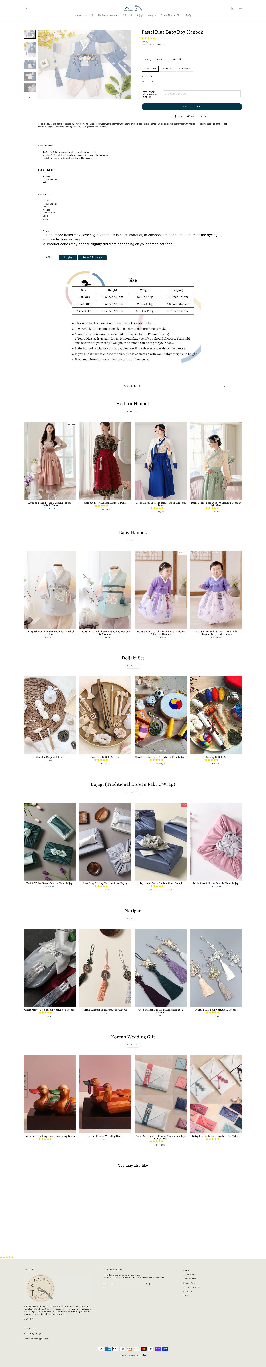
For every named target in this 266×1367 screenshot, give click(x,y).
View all (133, 412)
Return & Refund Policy (192, 1287)
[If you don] (150, 97)
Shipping (145, 45)
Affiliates (187, 1296)
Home (78, 15)
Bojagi (140, 15)
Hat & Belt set (168, 69)
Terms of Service (189, 1279)
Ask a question (133, 386)
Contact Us (187, 1291)
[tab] (48, 257)
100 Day (148, 59)
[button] (148, 38)
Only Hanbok (150, 69)
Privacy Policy (188, 1274)
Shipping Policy (189, 1283)
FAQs (188, 15)
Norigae (152, 15)
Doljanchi (127, 15)
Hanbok (89, 15)
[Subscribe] (148, 1284)
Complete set (185, 69)
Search (186, 1270)
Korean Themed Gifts (171, 15)
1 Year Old (161, 59)
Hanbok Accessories (108, 15)
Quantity (147, 76)
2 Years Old (176, 59)
